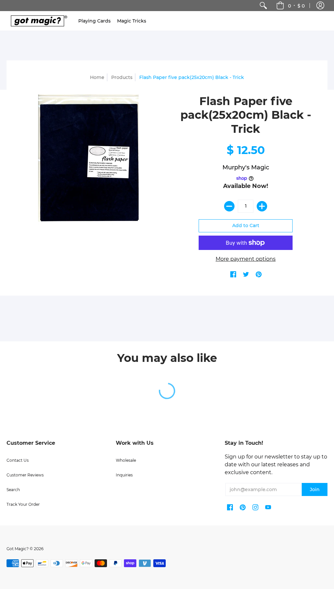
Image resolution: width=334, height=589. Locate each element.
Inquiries (124, 475)
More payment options (246, 259)
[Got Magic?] (37, 21)
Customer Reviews (25, 475)
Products (121, 77)
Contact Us (18, 460)
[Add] (262, 206)
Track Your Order (23, 504)
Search (13, 489)
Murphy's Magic (245, 167)
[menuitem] (263, 5)
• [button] (296, 5)
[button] (320, 5)
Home (97, 77)
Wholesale (126, 460)
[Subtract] (229, 206)
